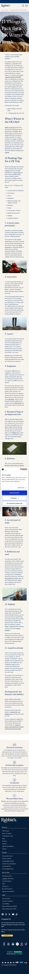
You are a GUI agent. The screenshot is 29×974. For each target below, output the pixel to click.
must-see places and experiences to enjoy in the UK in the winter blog (14, 727)
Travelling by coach (7, 836)
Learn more (21, 487)
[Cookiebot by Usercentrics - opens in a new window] (20, 469)
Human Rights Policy (8, 869)
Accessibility (5, 904)
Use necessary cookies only (14, 503)
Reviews (4, 841)
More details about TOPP (9, 909)
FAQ (3, 884)
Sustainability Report (8, 861)
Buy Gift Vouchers (7, 889)
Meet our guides (6, 833)
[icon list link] (3, 914)
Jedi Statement (6, 866)
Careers (4, 844)
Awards (4, 849)
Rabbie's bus (15, 433)
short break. (17, 172)
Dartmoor (11, 399)
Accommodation (7, 881)
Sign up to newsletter (8, 891)
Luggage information (8, 878)
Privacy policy (6, 898)
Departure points (7, 876)
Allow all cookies (14, 492)
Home (2, 10)
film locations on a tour (11, 578)
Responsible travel (7, 856)
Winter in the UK (10, 127)
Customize (14, 498)
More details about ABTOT (9, 906)
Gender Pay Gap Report (9, 864)
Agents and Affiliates (8, 846)
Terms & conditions (7, 901)
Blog (6, 10)
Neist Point (18, 403)
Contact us (7, 935)
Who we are (5, 831)
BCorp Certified (6, 858)
